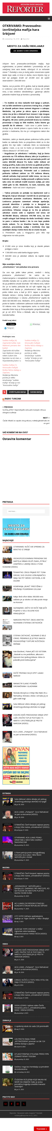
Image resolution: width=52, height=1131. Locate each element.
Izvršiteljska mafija (17, 392)
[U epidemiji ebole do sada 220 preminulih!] (8, 1031)
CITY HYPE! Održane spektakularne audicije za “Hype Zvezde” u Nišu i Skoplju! (32, 917)
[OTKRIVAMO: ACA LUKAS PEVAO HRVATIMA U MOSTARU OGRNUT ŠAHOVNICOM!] (8, 843)
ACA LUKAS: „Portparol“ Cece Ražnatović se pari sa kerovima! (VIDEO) (31, 813)
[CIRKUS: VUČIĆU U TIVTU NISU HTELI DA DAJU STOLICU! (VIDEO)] (8, 985)
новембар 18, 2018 (12, 39)
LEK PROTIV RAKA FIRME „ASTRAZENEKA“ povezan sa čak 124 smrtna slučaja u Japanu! (30, 1041)
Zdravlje (7, 1020)
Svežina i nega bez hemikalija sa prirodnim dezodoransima (32, 1068)
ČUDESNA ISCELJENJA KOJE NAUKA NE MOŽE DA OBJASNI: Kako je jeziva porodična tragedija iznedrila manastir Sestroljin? (31, 1083)
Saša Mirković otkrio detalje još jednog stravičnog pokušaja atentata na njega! (30, 800)
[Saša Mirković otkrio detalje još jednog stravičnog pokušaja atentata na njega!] (8, 804)
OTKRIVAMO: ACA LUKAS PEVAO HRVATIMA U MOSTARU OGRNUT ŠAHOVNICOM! (29, 839)
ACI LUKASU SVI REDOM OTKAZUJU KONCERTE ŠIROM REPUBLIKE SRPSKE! (31, 904)
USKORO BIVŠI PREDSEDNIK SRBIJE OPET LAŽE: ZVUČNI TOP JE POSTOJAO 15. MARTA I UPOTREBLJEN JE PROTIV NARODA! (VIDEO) (32, 953)
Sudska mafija (36, 392)
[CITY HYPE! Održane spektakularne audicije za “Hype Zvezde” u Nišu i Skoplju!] (8, 921)
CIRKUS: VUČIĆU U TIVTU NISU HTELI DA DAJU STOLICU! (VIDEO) (31, 981)
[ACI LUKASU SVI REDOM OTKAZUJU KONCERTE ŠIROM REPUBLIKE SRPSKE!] (8, 908)
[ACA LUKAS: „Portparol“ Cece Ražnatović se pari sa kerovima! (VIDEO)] (8, 817)
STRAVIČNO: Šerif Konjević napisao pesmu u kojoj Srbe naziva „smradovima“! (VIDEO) (32, 825)
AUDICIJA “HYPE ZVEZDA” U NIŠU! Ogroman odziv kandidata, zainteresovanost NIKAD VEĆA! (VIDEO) (31, 931)
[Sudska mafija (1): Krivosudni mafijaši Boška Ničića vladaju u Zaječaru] (36, 350)
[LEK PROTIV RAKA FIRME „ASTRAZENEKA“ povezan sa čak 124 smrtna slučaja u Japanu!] (8, 1044)
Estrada (7, 793)
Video (5, 944)
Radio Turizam (13, 398)
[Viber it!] (22, 324)
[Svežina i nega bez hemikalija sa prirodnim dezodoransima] (8, 1072)
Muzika (6, 867)
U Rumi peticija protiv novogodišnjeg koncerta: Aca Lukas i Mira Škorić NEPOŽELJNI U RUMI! (30, 854)
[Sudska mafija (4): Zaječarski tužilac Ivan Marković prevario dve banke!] (14, 350)
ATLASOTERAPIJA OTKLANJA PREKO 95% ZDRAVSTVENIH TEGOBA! (32, 1055)
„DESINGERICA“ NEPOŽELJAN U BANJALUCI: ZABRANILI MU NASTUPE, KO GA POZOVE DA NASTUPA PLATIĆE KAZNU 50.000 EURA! (32, 889)
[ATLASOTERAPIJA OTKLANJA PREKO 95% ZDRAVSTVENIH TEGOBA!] (8, 1059)
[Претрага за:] (26, 511)
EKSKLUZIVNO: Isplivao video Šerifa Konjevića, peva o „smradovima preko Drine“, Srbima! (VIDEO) (30, 1007)
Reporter (26, 39)
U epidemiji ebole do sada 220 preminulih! (32, 1026)
